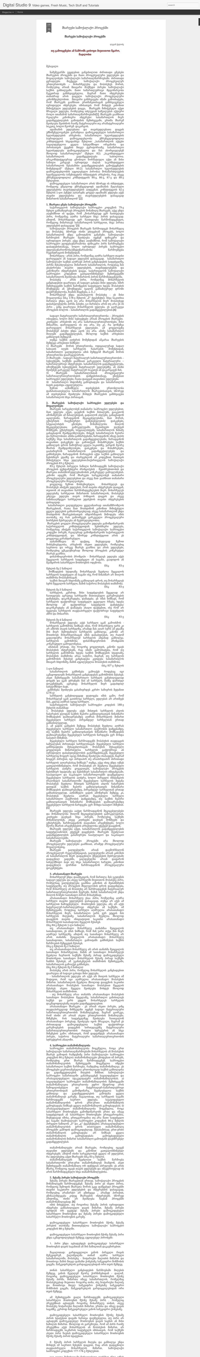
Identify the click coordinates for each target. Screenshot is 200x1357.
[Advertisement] (140, 69)
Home (20, 12)
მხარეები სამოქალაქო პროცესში (85, 27)
